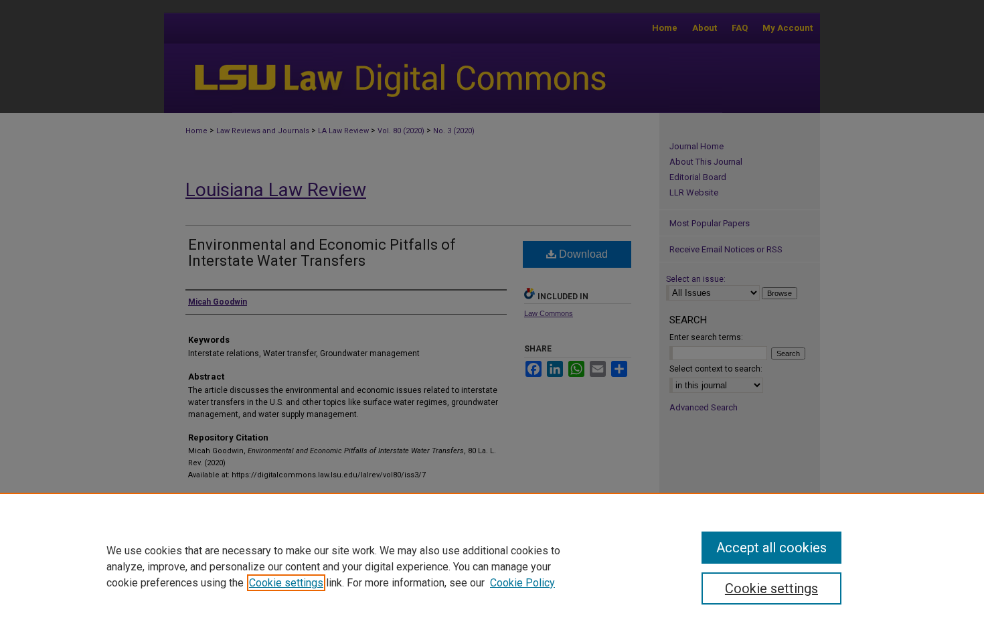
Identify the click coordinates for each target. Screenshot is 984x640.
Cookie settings (286, 582)
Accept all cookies (771, 548)
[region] (492, 566)
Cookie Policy (522, 582)
